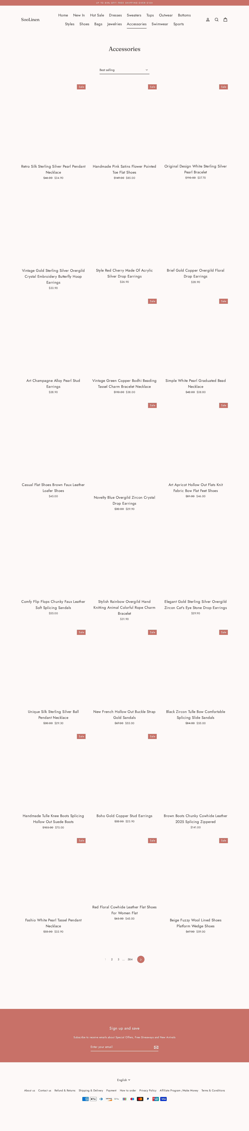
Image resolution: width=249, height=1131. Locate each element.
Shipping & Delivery (91, 1090)
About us (29, 1090)
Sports (178, 24)
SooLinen (30, 20)
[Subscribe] (155, 1047)
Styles (69, 24)
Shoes (84, 24)
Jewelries (114, 24)
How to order (128, 1090)
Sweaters (134, 15)
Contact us (44, 1090)
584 (130, 959)
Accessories (137, 24)
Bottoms (184, 15)
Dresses (115, 15)
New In (79, 15)
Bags (98, 24)
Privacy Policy (147, 1090)
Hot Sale (97, 15)
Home (63, 15)
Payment (111, 1090)
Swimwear (160, 24)
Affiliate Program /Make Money (179, 1090)
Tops (150, 15)
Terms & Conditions (213, 1090)
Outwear (166, 15)
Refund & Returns (65, 1090)
